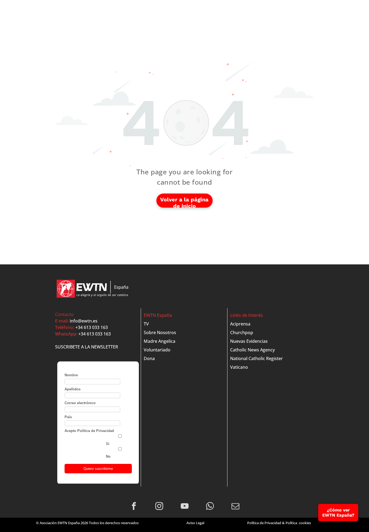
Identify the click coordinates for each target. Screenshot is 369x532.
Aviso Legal (195, 522)
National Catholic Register (256, 358)
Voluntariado (157, 350)
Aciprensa (240, 324)
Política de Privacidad (264, 522)
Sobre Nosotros (160, 332)
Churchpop (241, 332)
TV (146, 324)
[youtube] (185, 507)
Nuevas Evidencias (249, 341)
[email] (235, 507)
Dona (149, 358)
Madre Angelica (159, 341)
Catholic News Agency (252, 350)
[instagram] (159, 507)
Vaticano (239, 367)
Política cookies (298, 522)
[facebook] (134, 507)
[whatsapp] (210, 507)
